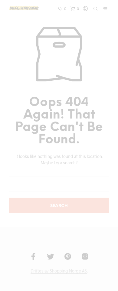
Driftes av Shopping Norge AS (59, 271)
